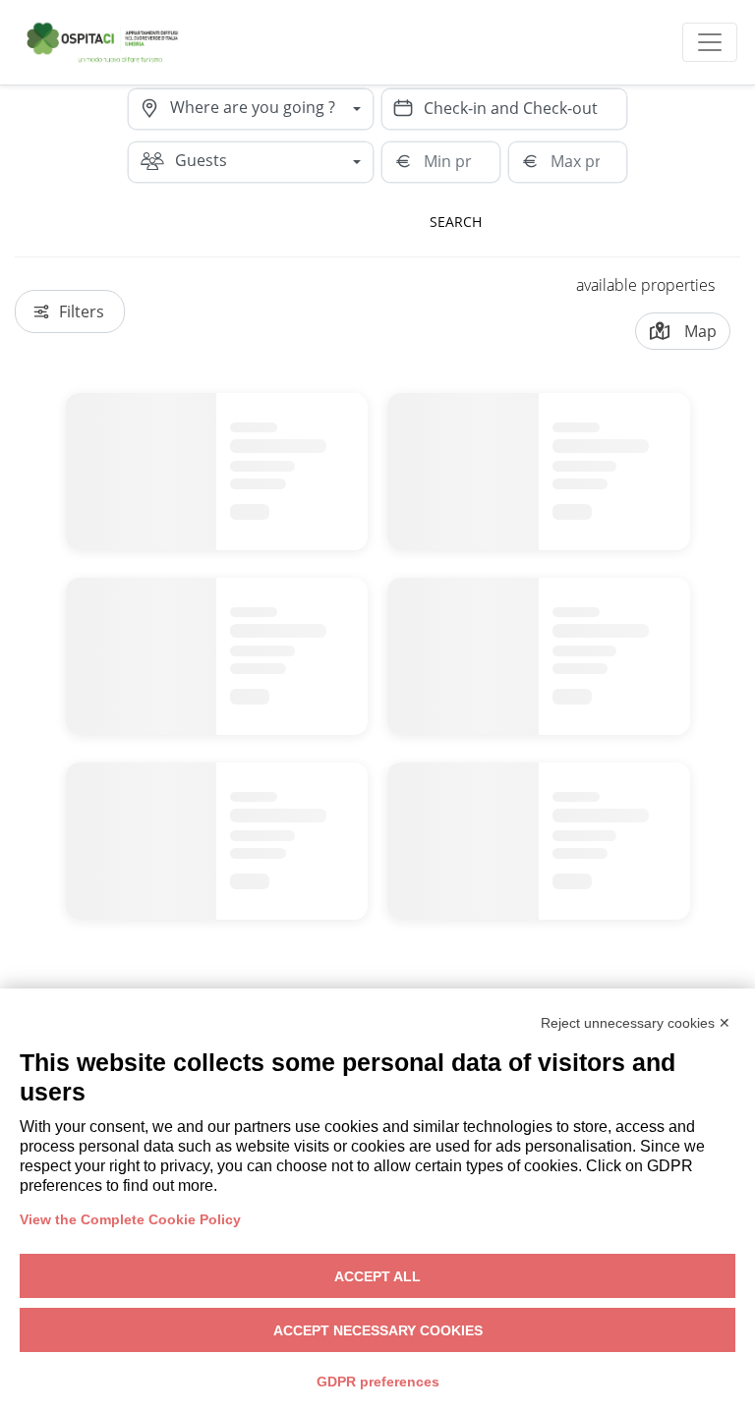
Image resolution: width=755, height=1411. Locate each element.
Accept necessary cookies (378, 1330)
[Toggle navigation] (709, 42)
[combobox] (271, 109)
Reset (571, 221)
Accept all (377, 1276)
